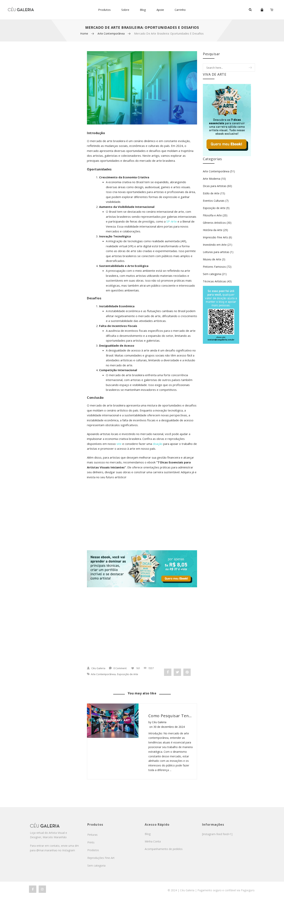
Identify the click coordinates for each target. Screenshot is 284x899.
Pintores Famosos (214, 266)
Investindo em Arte (215, 244)
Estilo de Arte (211, 193)
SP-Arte (171, 221)
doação (157, 444)
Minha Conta (153, 841)
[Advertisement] (142, 519)
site (119, 444)
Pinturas (92, 834)
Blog (143, 10)
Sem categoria (212, 274)
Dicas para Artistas (214, 186)
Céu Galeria (98, 668)
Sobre (125, 10)
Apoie (160, 10)
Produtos (104, 10)
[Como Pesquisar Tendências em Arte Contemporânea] (113, 720)
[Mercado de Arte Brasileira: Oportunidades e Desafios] (142, 87)
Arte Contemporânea (111, 33)
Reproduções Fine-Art (101, 858)
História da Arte (212, 230)
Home (84, 33)
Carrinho (180, 10)
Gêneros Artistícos (214, 222)
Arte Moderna (211, 178)
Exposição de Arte (127, 674)
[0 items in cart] (272, 10)
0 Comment (120, 668)
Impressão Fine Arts (215, 237)
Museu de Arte (212, 259)
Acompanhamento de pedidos (164, 849)
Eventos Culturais (213, 200)
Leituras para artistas (216, 252)
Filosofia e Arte (212, 215)
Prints (90, 842)
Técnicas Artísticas (214, 281)
